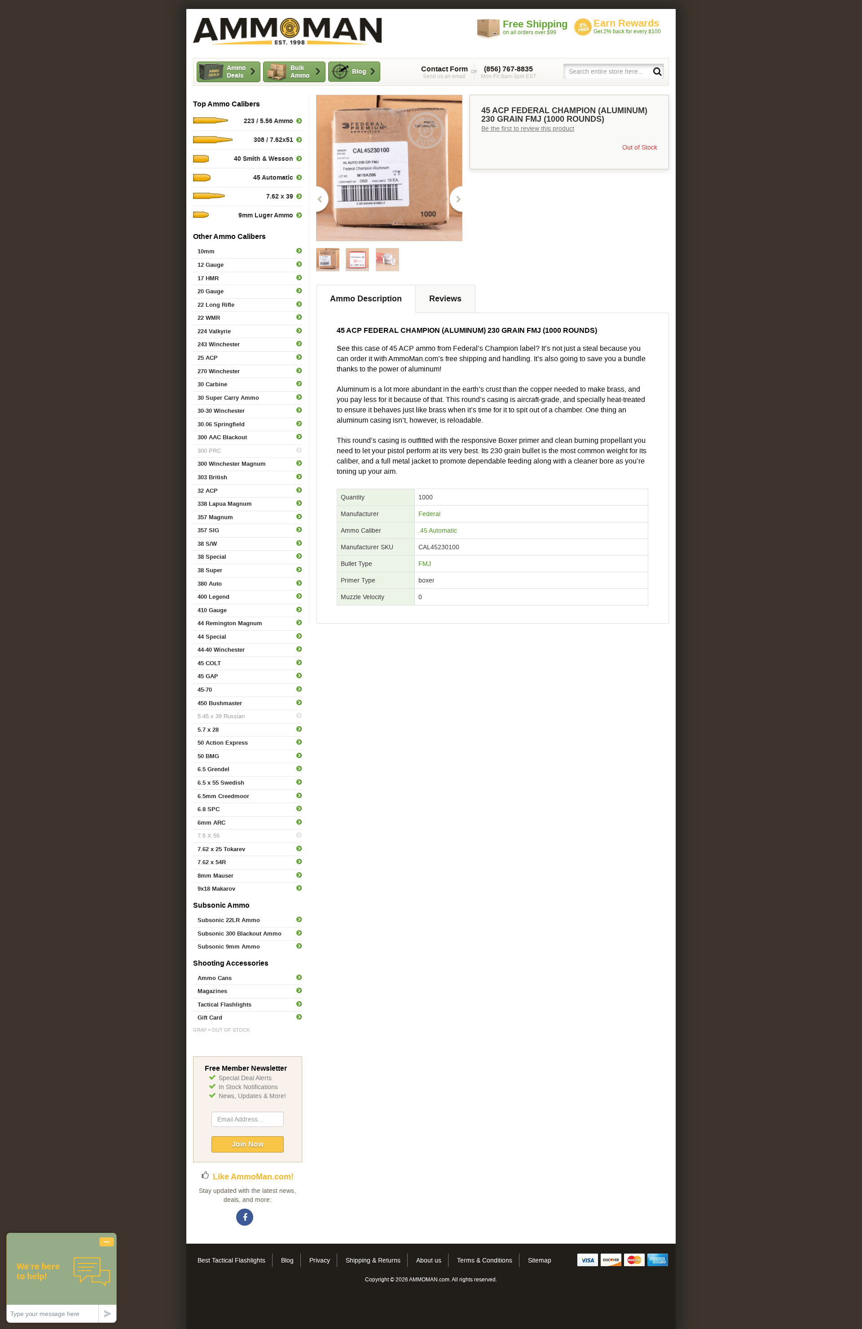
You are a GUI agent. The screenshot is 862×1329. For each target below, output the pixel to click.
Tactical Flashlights (224, 1004)
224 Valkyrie (214, 331)
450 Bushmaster (220, 703)
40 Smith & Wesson (263, 158)
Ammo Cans (215, 978)
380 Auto (210, 583)
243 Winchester (219, 344)
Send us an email (444, 72)
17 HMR (208, 278)
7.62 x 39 (279, 196)
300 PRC (209, 450)
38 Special (212, 556)
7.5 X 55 (209, 835)
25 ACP (208, 357)
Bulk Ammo (300, 71)
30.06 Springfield (221, 424)
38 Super (210, 570)
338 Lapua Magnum (225, 503)
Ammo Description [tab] (366, 298)
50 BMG (208, 756)
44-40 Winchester (221, 649)
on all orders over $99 (535, 26)
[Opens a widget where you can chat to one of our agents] (61, 1277)
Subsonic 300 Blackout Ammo (239, 933)
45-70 (205, 689)
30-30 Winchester (221, 410)
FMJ (424, 563)
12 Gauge (211, 264)
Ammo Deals (236, 71)
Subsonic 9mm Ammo (229, 946)
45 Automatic (273, 177)
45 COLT (209, 663)
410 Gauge (212, 610)
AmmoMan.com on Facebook (245, 1218)
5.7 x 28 (208, 729)
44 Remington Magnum (230, 623)
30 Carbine (212, 384)
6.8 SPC (209, 809)
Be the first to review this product (527, 128)
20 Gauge (211, 291)
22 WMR (209, 317)
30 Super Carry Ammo (228, 397)
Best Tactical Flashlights (231, 1260)
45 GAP (208, 676)
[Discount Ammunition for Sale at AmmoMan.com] (287, 31)
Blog (359, 71)
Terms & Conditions (484, 1260)
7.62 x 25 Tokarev (221, 849)
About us (428, 1260)
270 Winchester (219, 371)
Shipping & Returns (373, 1260)
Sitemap (539, 1260)
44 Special (212, 636)
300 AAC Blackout (222, 437)
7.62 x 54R (212, 862)
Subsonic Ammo (221, 905)
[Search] (657, 71)
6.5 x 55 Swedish (221, 782)
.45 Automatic (437, 530)
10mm (206, 251)
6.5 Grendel (213, 769)
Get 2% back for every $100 (627, 26)
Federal (429, 513)
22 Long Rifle (216, 304)
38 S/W (207, 543)
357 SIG (208, 530)
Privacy (319, 1260)
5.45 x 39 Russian (221, 716)
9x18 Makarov (216, 888)
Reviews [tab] (445, 298)
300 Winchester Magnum (232, 463)
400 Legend (213, 596)
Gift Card (210, 1017)
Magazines (212, 991)
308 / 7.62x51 (273, 139)
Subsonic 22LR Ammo (229, 920)
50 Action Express (223, 742)
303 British (212, 477)
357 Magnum (215, 517)
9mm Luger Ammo (265, 215)
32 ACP (208, 490)
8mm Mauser (215, 875)
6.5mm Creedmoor (223, 796)
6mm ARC (211, 822)
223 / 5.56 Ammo (268, 120)
